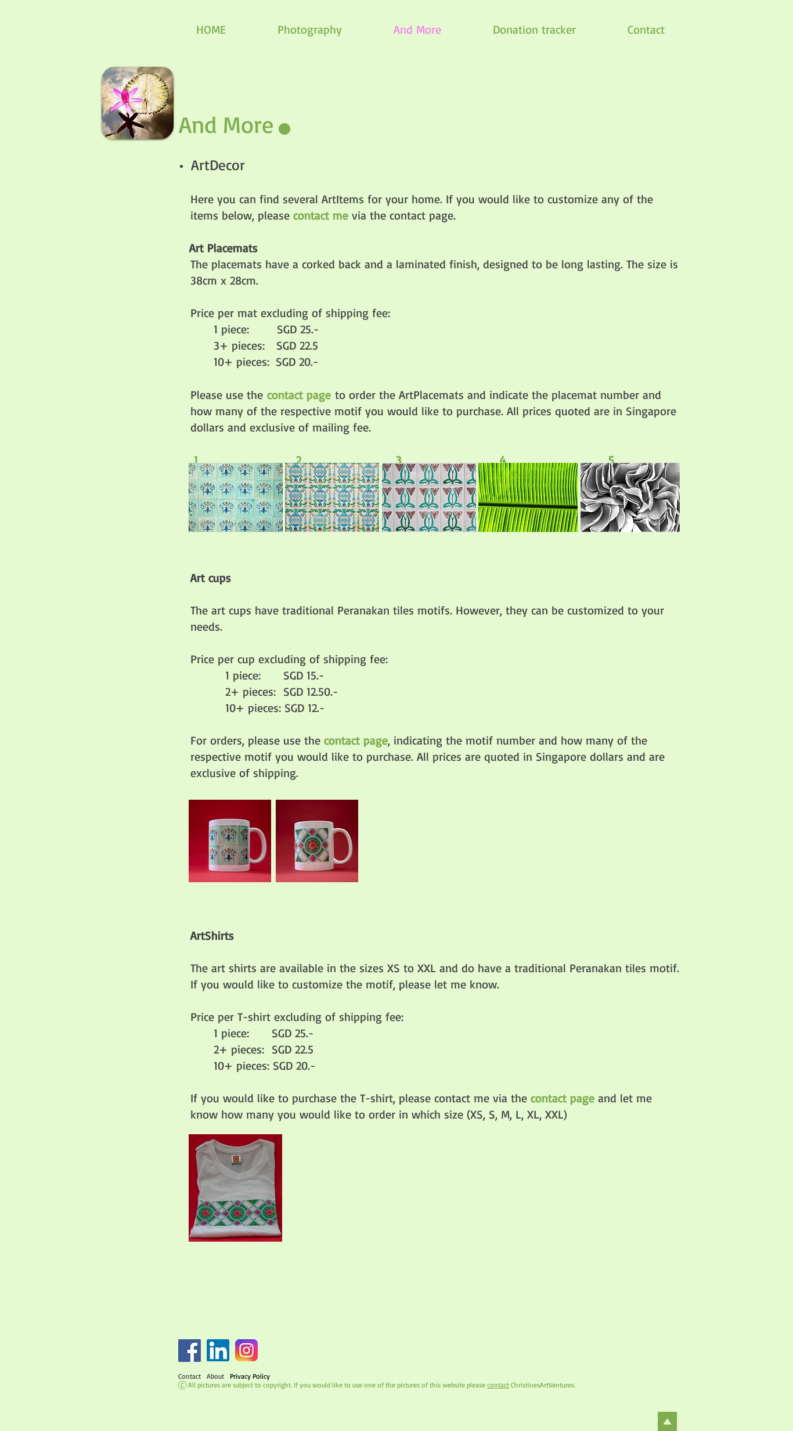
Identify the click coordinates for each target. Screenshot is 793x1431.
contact (498, 1384)
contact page (356, 740)
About (215, 1376)
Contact (189, 1376)
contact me (320, 215)
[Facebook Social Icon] (189, 1350)
